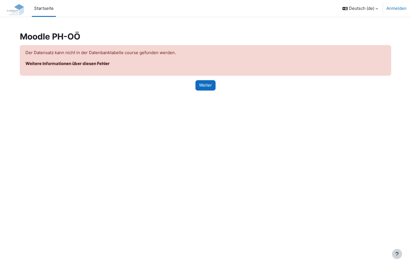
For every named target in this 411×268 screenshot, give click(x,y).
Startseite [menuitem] (44, 8)
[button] (360, 8)
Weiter (205, 85)
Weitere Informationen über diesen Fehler (67, 63)
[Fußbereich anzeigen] (397, 254)
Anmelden (396, 8)
